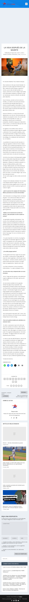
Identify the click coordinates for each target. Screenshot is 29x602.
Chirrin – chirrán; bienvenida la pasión (13, 443)
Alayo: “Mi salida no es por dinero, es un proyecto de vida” (14, 584)
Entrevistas (14, 54)
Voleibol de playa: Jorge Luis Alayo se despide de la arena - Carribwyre (14, 583)
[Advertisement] (14, 23)
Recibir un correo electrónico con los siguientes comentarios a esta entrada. (13, 546)
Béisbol (5, 54)
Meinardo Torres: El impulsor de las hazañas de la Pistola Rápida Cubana (13, 507)
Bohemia (11, 359)
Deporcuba (13, 52)
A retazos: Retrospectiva (12, 590)
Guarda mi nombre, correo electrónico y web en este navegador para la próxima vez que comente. (14, 542)
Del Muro (9, 54)
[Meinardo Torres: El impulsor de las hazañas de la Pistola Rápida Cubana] (14, 497)
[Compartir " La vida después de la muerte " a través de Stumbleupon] (24, 379)
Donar (19, 599)
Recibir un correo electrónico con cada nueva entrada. (12, 550)
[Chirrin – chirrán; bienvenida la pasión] (14, 434)
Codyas (20, 596)
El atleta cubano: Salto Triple (19, 567)
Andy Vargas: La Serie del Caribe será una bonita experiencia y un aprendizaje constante (14, 464)
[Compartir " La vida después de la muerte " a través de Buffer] (21, 379)
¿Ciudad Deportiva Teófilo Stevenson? (13, 571)
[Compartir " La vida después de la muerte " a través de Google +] (10, 379)
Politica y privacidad (7, 599)
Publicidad (24, 599)
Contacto (15, 599)
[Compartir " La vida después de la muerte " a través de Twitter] (7, 379)
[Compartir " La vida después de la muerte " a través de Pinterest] (15, 379)
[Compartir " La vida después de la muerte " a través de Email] (13, 381)
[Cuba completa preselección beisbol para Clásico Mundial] (14, 476)
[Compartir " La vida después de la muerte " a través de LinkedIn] (18, 379)
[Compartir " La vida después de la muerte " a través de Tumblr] (13, 379)
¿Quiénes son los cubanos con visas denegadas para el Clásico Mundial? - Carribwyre (14, 576)
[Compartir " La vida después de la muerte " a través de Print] (15, 381)
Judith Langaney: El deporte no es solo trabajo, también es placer (14, 578)
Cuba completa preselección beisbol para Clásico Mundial (14, 485)
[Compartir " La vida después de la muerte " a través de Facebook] (4, 379)
